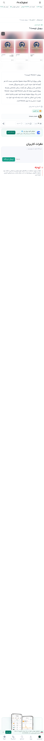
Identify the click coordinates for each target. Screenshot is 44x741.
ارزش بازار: (5, 7)
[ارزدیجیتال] (22, 2)
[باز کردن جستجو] (4, 2)
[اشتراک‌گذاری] (3, 124)
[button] (22, 50)
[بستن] (3, 732)
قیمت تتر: (32, 7)
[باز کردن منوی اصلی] (40, 2)
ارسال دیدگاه (8, 159)
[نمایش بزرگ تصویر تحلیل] (3, 33)
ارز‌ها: (40, 7)
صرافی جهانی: (15, 7)
